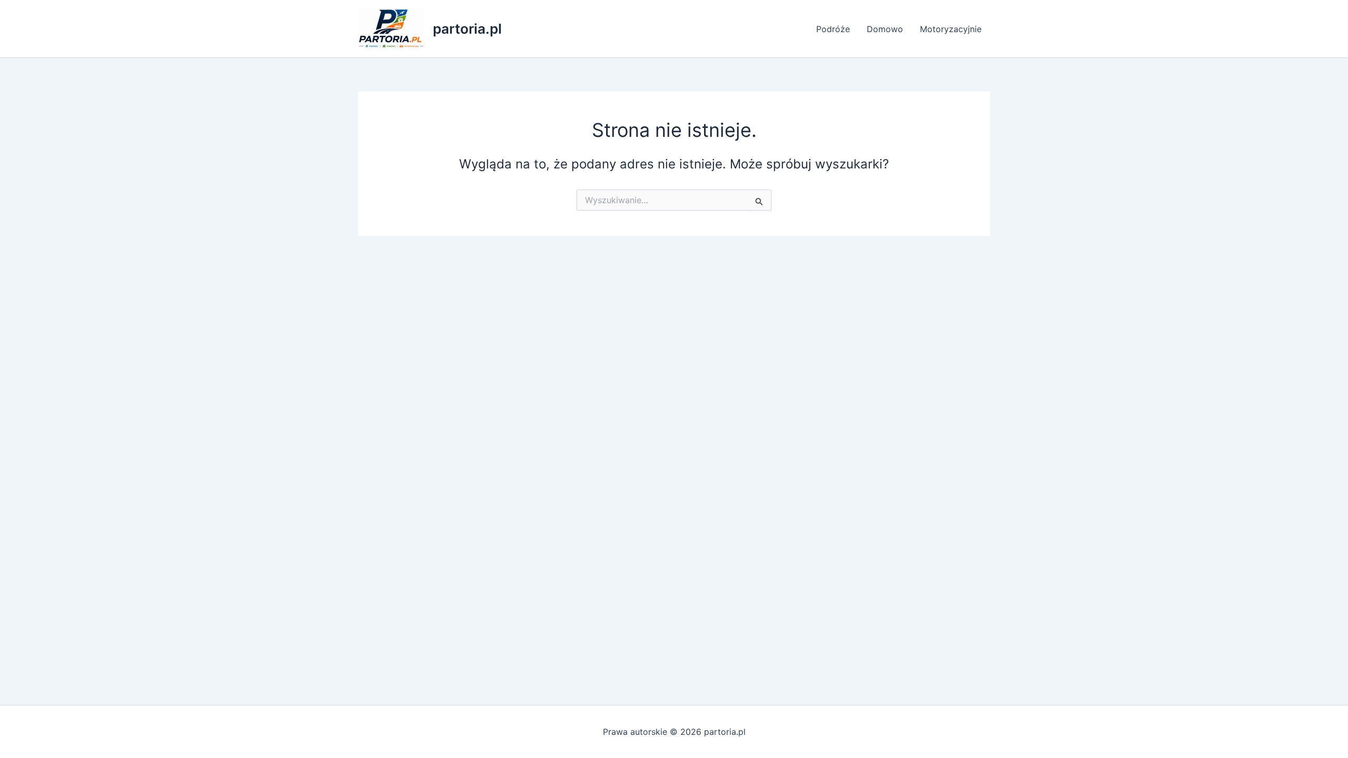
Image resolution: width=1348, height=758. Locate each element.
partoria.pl (467, 29)
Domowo (885, 29)
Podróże (833, 29)
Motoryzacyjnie (951, 29)
